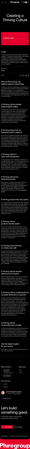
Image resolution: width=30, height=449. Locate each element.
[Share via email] (23, 75)
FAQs (20, 370)
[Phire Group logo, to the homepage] (15, 2)
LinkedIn (5, 384)
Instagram (5, 387)
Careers (21, 372)
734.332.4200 (8, 427)
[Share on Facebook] (28, 75)
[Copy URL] (20, 75)
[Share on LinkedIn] (26, 75)
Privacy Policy (4, 436)
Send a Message (18, 427)
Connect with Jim (7, 398)
